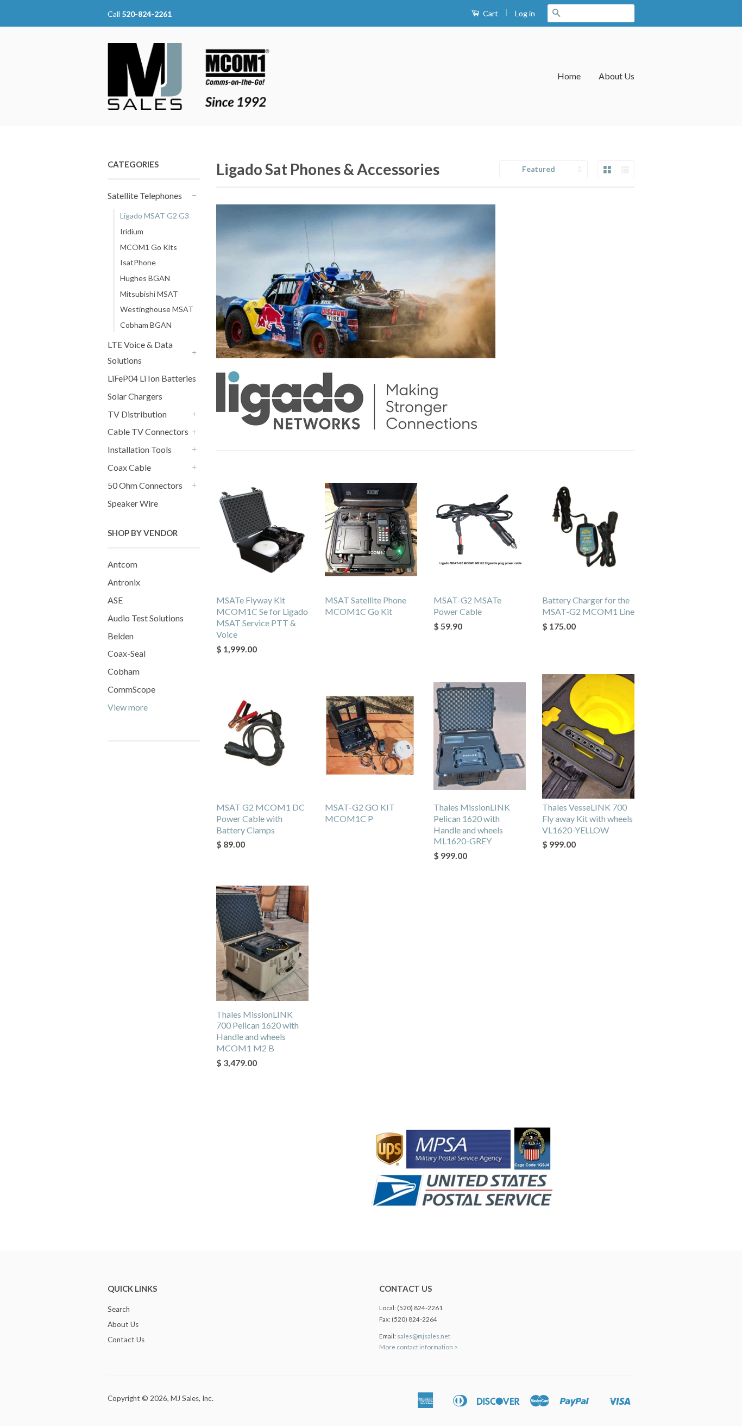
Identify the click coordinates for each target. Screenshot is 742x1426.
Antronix (124, 582)
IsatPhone (138, 262)
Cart (489, 13)
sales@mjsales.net (423, 1336)
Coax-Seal (127, 653)
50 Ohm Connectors (145, 485)
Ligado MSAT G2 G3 (154, 215)
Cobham (124, 671)
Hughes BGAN (145, 278)
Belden (121, 636)
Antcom (122, 564)
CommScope (131, 689)
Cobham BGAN (146, 324)
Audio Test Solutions (146, 618)
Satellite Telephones (145, 195)
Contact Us (126, 1339)
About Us (616, 76)
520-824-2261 (147, 13)
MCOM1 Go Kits (148, 247)
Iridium (131, 231)
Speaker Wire (133, 503)
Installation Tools (140, 449)
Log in (525, 13)
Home (569, 76)
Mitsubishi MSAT (149, 293)
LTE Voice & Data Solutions (140, 352)
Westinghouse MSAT (156, 309)
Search (119, 1309)
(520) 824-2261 (420, 1307)
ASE (115, 600)
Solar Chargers (135, 396)
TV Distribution (137, 414)
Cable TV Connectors (148, 431)
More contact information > (418, 1346)
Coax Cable (129, 467)
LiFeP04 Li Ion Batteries (152, 378)
